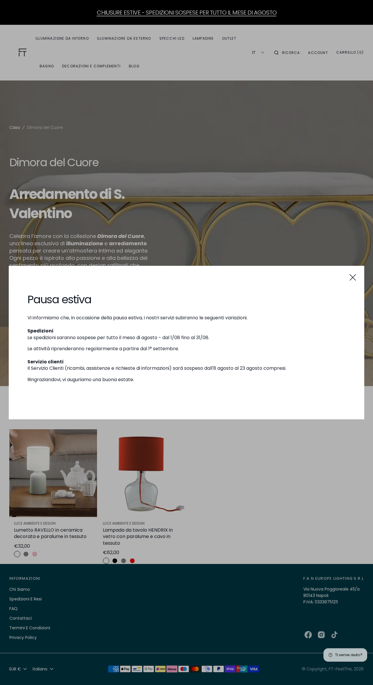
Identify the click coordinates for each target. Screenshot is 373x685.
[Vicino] (352, 277)
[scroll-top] (359, 671)
